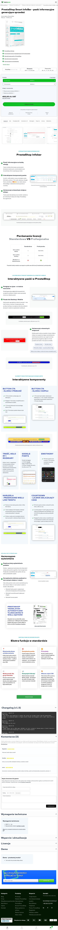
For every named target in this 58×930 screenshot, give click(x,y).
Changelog (16, 121)
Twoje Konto (32, 896)
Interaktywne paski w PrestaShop (12, 56)
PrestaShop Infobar (9, 51)
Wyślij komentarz (51, 806)
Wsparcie (38, 121)
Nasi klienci (4, 903)
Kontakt (3, 908)
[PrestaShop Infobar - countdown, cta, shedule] (12, 135)
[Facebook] (48, 908)
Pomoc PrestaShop (34, 908)
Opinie (3, 905)
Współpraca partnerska (8, 901)
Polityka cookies (33, 912)
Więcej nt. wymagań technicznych (14, 829)
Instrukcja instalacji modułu (34, 900)
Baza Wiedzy (32, 903)
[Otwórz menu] (56, 2)
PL (55, 920)
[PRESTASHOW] (5, 2)
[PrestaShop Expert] (6, 920)
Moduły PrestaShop (21, 899)
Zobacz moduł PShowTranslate (40, 626)
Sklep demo (48, 121)
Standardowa (19, 80)
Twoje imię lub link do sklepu (9, 787)
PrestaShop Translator (20, 624)
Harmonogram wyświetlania (11, 61)
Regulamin (32, 910)
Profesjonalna (19, 84)
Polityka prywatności (35, 914)
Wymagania (31, 121)
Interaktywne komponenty (11, 58)
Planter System (19, 912)
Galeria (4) (6, 121)
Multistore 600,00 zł (8, 93)
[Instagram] (52, 908)
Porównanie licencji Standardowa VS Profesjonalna (17, 53)
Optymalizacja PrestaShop (19, 902)
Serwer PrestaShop (20, 905)
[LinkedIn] (44, 908)
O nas (2, 899)
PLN (51, 920)
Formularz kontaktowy (49, 895)
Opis (10, 121)
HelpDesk (32, 905)
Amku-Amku (18, 914)
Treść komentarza (7, 795)
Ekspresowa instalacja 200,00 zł (11, 91)
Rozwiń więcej (6, 64)
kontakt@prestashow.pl (50, 901)
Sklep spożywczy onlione (20, 909)
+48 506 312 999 (48, 903)
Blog (2, 896)
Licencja (43, 121)
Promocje (18, 896)
